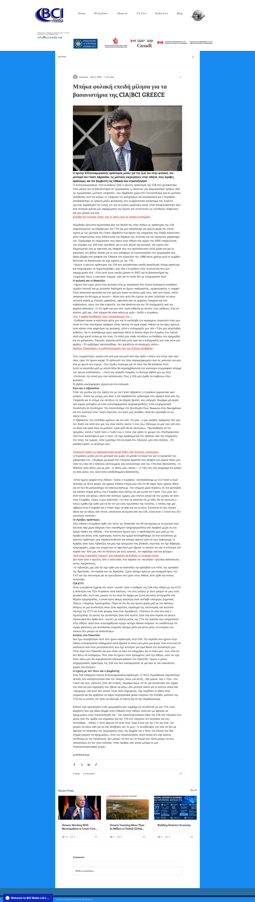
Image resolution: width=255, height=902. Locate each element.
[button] (193, 57)
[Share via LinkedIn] (88, 764)
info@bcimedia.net (49, 37)
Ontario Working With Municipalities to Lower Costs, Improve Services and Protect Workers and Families (79, 826)
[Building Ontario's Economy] (175, 808)
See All (193, 790)
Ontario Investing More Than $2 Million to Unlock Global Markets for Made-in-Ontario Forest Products (127, 826)
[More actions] (180, 77)
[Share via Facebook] (74, 764)
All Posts (62, 56)
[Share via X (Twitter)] (81, 764)
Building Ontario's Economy (174, 825)
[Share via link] (96, 764)
